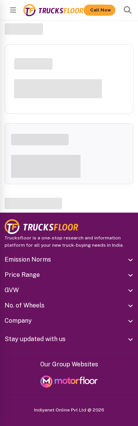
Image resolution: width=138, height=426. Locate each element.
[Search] (128, 10)
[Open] (13, 10)
